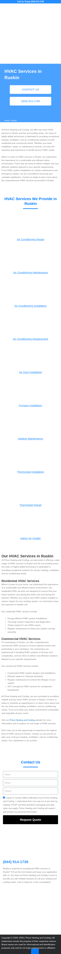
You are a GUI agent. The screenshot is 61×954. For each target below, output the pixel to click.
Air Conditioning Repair (30, 239)
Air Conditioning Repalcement (30, 339)
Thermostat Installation (30, 472)
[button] (57, 7)
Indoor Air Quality (30, 538)
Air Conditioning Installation (30, 305)
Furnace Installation (30, 405)
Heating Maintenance (30, 438)
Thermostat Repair (31, 505)
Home (6, 120)
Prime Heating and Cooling (22, 720)
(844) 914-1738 (15, 862)
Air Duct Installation (30, 372)
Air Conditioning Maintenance (30, 272)
